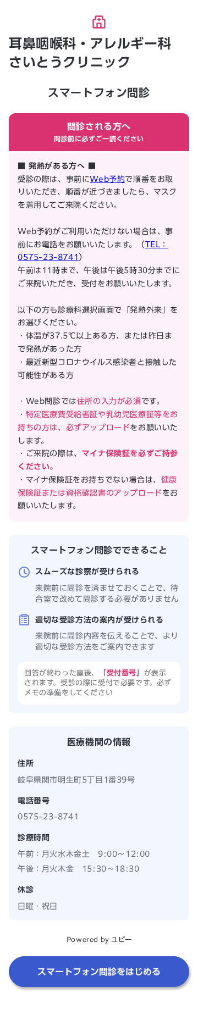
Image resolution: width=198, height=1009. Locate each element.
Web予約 (107, 179)
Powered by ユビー (99, 939)
